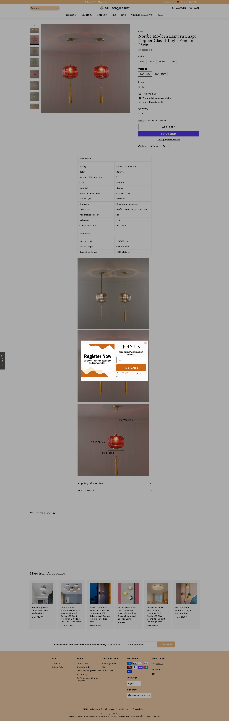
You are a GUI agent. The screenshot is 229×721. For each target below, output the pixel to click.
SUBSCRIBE (131, 367)
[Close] (145, 342)
